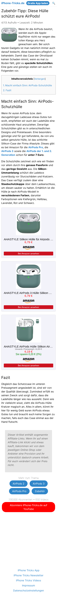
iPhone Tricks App (28, 570)
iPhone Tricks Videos (28, 580)
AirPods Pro (35, 147)
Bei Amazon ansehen (28, 253)
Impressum (28, 585)
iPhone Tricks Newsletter (28, 575)
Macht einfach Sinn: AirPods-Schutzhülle (27, 85)
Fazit (7, 90)
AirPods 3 (7, 151)
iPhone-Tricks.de (13, 3)
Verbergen (39, 79)
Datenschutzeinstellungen (28, 590)
